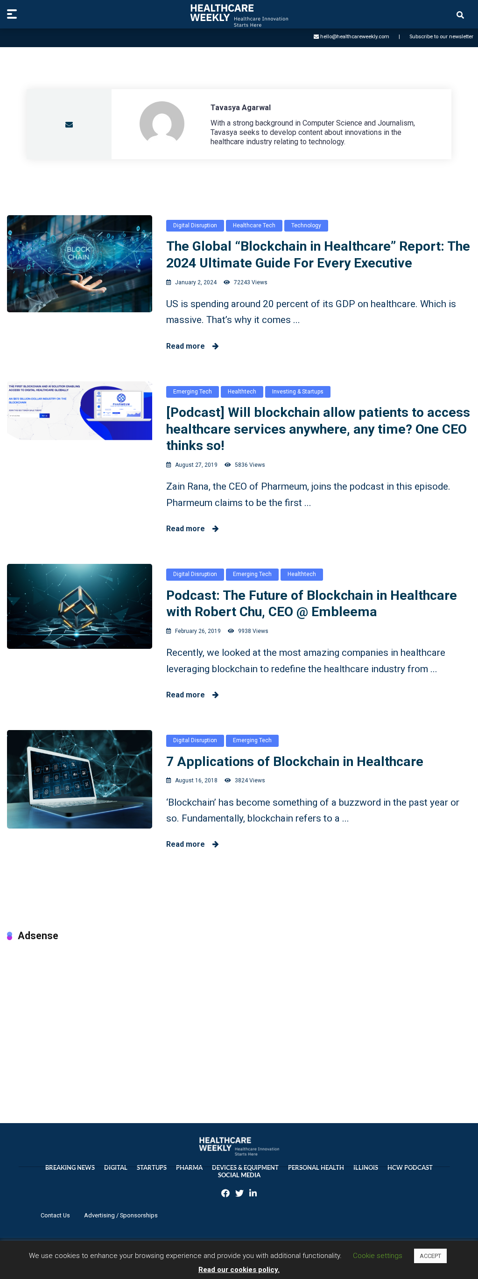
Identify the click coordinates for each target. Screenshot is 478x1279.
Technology (306, 225)
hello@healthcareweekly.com (354, 37)
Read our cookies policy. (239, 1269)
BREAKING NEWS (70, 1167)
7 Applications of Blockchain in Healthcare (294, 761)
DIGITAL (115, 1167)
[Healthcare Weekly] (239, 15)
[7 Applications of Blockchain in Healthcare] (79, 779)
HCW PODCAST (410, 1167)
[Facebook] (225, 1194)
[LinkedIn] (253, 1194)
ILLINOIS (365, 1167)
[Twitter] (239, 1194)
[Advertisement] (239, 1022)
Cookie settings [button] (377, 1255)
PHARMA (189, 1167)
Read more (189, 346)
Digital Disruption (195, 225)
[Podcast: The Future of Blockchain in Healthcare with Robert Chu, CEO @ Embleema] (79, 606)
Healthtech (242, 391)
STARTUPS (152, 1167)
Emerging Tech (192, 391)
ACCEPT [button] (430, 1255)
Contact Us (55, 1215)
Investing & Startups (297, 391)
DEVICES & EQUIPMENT (245, 1167)
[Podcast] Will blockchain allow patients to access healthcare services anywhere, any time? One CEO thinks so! (318, 429)
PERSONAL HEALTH (316, 1167)
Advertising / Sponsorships (121, 1215)
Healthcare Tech (254, 225)
